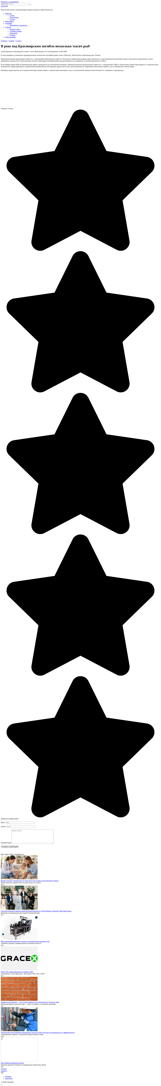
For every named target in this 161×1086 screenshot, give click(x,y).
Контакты (9, 1078)
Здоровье (8, 23)
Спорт (12, 15)
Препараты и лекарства (18, 25)
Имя (3, 822)
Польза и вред (15, 29)
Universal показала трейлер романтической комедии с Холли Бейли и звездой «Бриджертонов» (36, 911)
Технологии (14, 17)
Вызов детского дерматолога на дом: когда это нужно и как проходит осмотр (29, 881)
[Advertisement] (66, 90)
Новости (8, 13)
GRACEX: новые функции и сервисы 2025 (17, 972)
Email (3, 827)
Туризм (12, 35)
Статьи (12, 19)
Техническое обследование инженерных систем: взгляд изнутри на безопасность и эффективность (38, 1032)
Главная (8, 1076)
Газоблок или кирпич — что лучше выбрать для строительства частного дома (30, 1002)
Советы (8, 27)
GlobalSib (4, 6)
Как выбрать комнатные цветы (12, 1063)
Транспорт (14, 33)
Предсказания (10, 37)
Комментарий (6, 843)
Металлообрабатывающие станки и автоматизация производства (25, 941)
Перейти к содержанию (10, 2)
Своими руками (16, 31)
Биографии (9, 21)
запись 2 (4, 1071)
